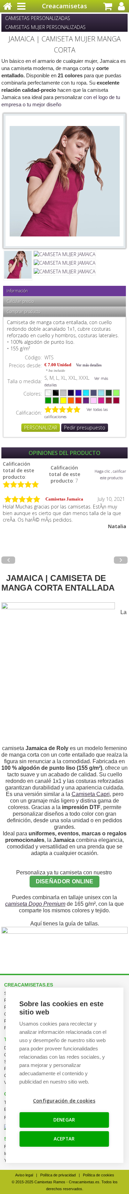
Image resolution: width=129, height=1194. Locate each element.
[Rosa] (93, 400)
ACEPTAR (64, 1139)
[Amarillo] (63, 400)
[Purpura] (86, 400)
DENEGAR (64, 1120)
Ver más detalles (88, 365)
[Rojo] (78, 400)
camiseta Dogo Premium (35, 904)
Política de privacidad (58, 1175)
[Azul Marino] (70, 392)
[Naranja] (70, 400)
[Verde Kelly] (55, 400)
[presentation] (8, 560)
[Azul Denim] (93, 392)
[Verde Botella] (108, 392)
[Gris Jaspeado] (63, 392)
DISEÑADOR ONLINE (65, 881)
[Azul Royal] (78, 392)
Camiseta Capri (91, 794)
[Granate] (108, 400)
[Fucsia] (101, 400)
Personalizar (40, 427)
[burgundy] (116, 400)
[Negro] (55, 392)
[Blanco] (48, 392)
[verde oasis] (116, 392)
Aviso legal (24, 1175)
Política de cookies (98, 1175)
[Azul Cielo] (101, 392)
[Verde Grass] (48, 400)
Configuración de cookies (64, 1101)
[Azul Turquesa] (86, 392)
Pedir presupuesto (84, 427)
